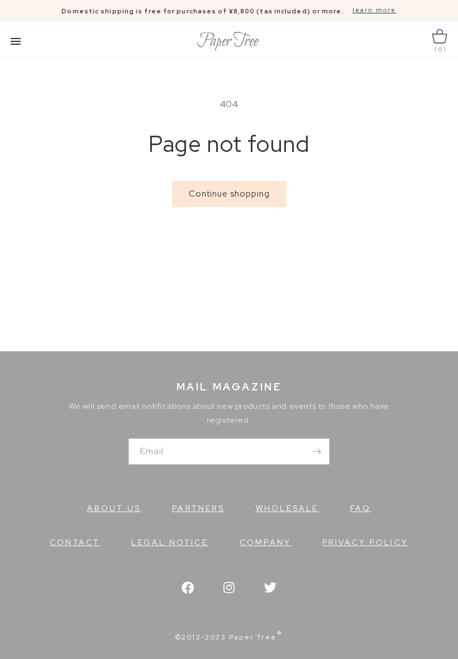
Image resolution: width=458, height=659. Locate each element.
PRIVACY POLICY (365, 542)
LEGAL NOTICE (169, 542)
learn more (374, 10)
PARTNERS (198, 508)
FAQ (360, 508)
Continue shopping (229, 193)
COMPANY (265, 542)
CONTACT (75, 542)
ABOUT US (114, 508)
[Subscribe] (316, 451)
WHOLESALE (287, 508)
